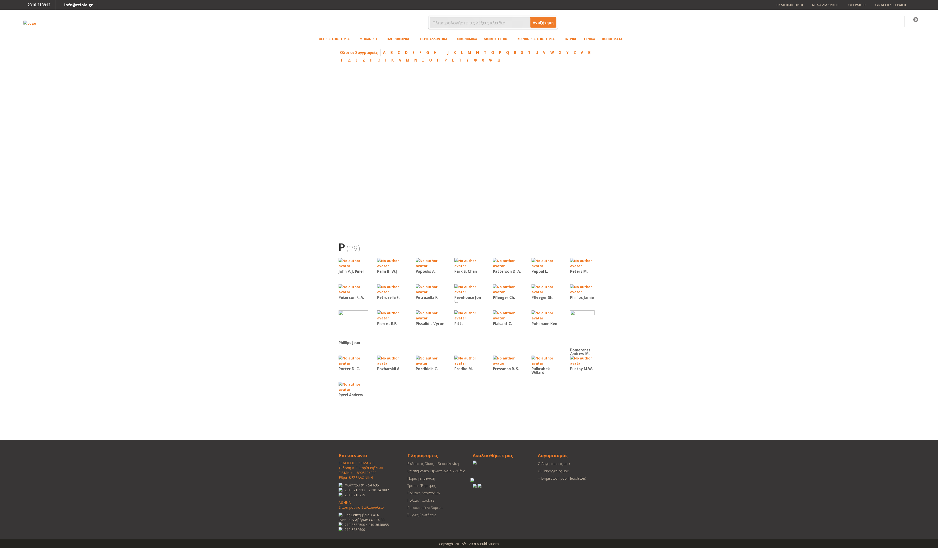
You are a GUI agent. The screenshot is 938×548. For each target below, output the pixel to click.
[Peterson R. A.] (353, 289)
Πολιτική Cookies (420, 500)
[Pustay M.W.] (584, 360)
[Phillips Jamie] (584, 289)
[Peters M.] (584, 263)
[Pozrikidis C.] (430, 360)
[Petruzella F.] (391, 289)
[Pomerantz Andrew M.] (582, 328)
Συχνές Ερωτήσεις (421, 515)
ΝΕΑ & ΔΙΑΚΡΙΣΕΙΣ (825, 5)
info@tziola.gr (78, 5)
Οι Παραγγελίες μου (553, 471)
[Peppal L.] (546, 263)
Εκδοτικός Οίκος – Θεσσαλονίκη (433, 463)
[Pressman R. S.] (507, 360)
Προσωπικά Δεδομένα (425, 507)
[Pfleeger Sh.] (546, 289)
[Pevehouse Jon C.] (469, 289)
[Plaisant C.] (507, 315)
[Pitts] (469, 315)
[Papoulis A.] (430, 263)
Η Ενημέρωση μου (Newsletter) (562, 478)
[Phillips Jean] (353, 324)
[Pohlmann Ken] (546, 315)
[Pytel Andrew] (353, 386)
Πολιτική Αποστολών (423, 493)
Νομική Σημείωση (421, 478)
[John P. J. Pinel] (353, 263)
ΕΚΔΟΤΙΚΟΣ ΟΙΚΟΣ (790, 5)
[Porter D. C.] (353, 360)
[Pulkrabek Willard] (546, 360)
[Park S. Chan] (469, 263)
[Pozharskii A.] (391, 360)
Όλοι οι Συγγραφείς (359, 52)
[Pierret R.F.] (391, 315)
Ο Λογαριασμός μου (554, 463)
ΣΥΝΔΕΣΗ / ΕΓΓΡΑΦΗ (890, 5)
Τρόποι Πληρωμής (421, 485)
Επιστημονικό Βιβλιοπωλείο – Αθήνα (436, 471)
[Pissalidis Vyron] (430, 315)
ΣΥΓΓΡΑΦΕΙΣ (857, 5)
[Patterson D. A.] (507, 263)
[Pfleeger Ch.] (507, 289)
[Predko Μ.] (469, 360)
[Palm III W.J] (391, 263)
